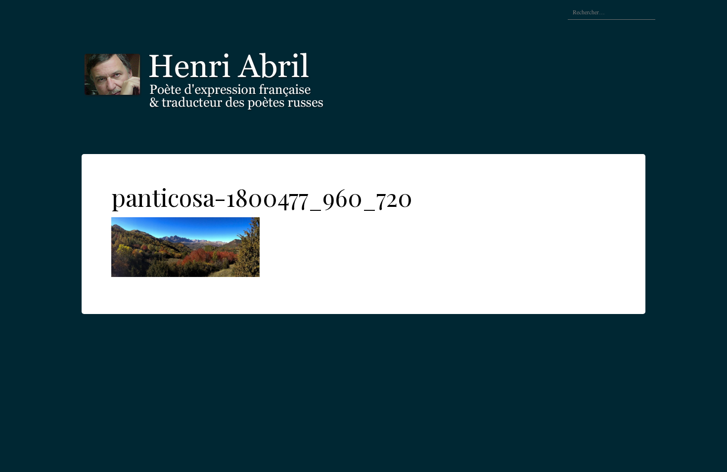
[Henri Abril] (230, 78)
